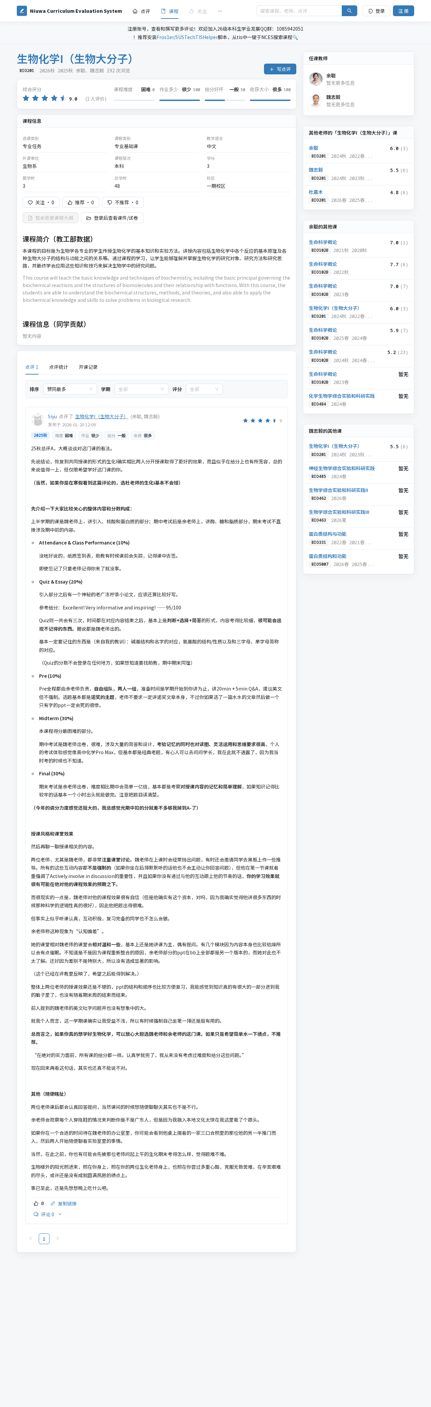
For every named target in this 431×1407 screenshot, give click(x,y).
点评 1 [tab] (31, 366)
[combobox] (67, 389)
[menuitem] (141, 11)
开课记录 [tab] (88, 366)
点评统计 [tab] (58, 366)
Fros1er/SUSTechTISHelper (187, 37)
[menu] (189, 11)
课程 (173, 11)
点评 (145, 11)
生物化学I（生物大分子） (101, 416)
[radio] (26, 98)
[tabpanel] (156, 812)
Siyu (52, 416)
